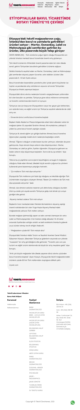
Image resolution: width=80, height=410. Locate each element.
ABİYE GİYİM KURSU (36, 353)
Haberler (40, 5)
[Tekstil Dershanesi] (22, 5)
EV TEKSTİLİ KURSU (36, 390)
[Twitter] (68, 5)
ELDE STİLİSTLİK (34, 341)
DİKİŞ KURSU (33, 350)
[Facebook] (67, 3)
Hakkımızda (49, 3)
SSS (55, 7)
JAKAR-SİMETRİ (34, 382)
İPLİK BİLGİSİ (33, 373)
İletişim (61, 7)
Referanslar (48, 7)
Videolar (40, 7)
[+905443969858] (72, 402)
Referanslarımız (13, 308)
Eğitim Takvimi (60, 3)
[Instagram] (67, 7)
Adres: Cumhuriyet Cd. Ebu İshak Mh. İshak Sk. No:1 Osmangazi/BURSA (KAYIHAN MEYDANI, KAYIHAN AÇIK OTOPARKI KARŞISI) (64, 322)
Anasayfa (41, 3)
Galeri (57, 5)
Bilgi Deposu (49, 5)
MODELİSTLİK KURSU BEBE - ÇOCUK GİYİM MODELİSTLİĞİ (37, 315)
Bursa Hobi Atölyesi (14, 296)
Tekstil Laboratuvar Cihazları (17, 293)
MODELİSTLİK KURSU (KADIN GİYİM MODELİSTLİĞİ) (36, 323)
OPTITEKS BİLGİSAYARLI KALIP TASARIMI (36, 336)
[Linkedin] (68, 8)
